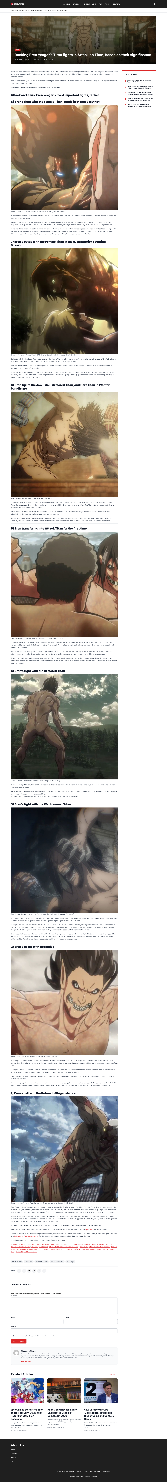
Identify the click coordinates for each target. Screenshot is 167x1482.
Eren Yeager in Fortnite (39, 1247)
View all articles (26, 1361)
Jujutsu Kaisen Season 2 (81, 1244)
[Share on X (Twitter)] (24, 1271)
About (13, 1450)
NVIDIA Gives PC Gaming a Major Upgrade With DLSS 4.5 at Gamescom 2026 (140, 105)
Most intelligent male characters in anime (95, 1247)
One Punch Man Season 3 (86, 1249)
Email (67, 1317)
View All (112, 1374)
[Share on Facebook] (19, 1271)
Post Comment (18, 1341)
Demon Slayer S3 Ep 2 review (26, 1252)
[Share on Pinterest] (34, 1271)
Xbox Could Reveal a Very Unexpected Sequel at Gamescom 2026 (62, 1412)
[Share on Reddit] (39, 1271)
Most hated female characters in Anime (63, 1247)
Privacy (13, 1457)
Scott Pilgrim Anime (18, 1244)
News (12, 1406)
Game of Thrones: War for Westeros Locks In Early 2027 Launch (139, 81)
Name (13, 1317)
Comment (14, 1296)
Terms (13, 1461)
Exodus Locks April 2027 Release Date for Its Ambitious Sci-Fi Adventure (140, 99)
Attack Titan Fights (42, 1261)
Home (12, 10)
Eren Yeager (70, 1261)
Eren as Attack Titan (57, 1261)
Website (13, 1326)
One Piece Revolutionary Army (38, 1244)
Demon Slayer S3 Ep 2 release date (63, 1249)
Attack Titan (28, 1261)
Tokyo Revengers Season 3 (60, 1244)
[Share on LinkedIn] (29, 1271)
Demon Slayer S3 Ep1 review (37, 1249)
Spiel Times (89, 1229)
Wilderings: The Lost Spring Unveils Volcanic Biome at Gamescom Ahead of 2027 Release (140, 93)
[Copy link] (44, 1271)
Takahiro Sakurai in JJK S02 (101, 1244)
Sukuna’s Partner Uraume (20, 1247)
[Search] (154, 4)
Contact (14, 1454)
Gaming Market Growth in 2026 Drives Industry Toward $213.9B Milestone (140, 87)
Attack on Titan (17, 1261)
